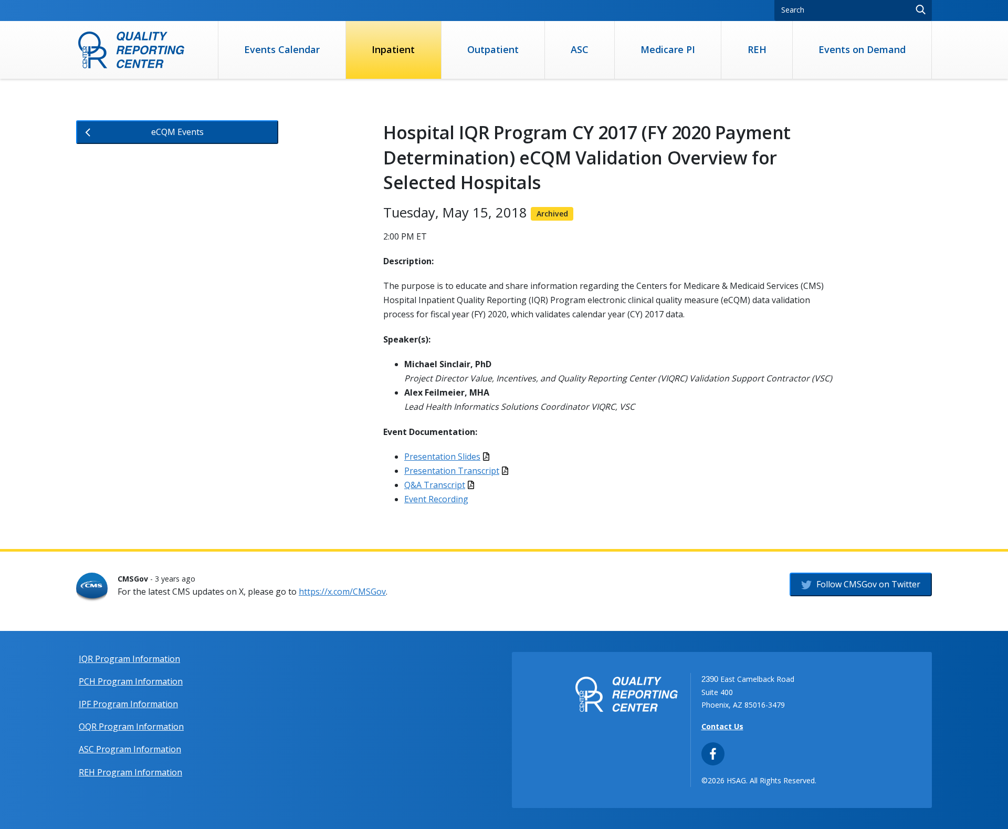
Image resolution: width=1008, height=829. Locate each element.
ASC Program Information (130, 749)
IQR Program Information (129, 659)
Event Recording (436, 499)
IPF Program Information (128, 704)
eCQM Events (177, 132)
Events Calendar (282, 49)
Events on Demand (862, 49)
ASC (580, 49)
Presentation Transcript (451, 470)
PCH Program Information (131, 681)
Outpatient (493, 49)
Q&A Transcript (434, 485)
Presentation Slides (442, 456)
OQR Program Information (131, 726)
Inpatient (393, 49)
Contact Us (722, 726)
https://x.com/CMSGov (342, 591)
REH (757, 49)
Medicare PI (667, 49)
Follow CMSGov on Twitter (867, 584)
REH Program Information (130, 772)
